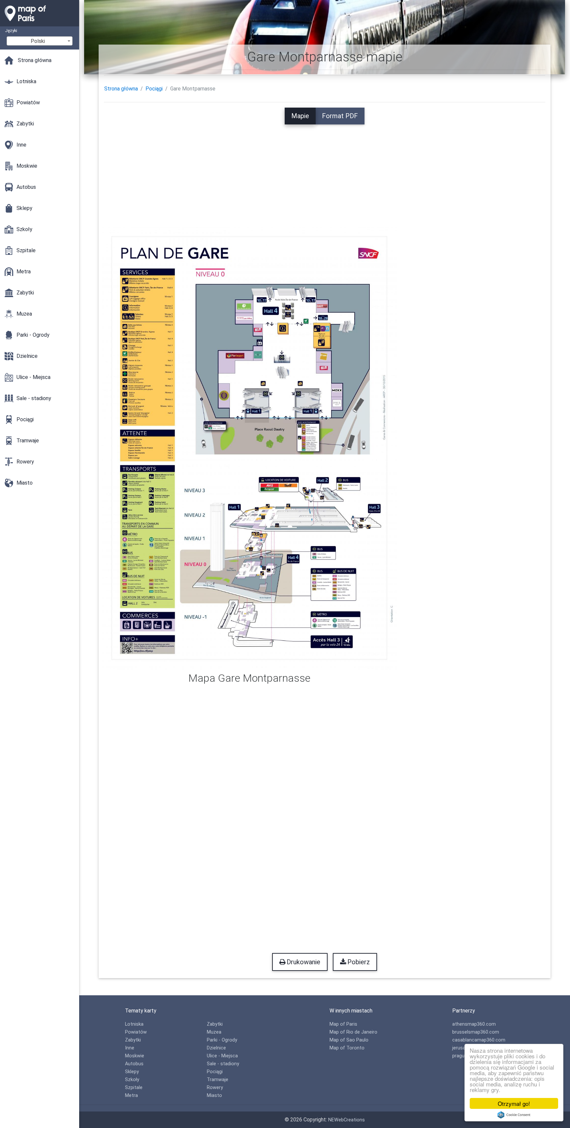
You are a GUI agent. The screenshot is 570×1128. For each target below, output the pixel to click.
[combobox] (40, 41)
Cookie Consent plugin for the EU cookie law (513, 1114)
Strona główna (121, 88)
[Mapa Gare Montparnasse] (249, 447)
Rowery (215, 1087)
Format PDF (340, 116)
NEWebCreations (346, 1120)
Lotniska (134, 1024)
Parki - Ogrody (222, 1040)
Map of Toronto (347, 1048)
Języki (11, 30)
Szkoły (132, 1079)
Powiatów (136, 1032)
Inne (129, 1048)
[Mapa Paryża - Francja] (39, 23)
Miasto (214, 1095)
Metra (131, 1095)
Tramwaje (217, 1079)
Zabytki (133, 1040)
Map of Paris (343, 1024)
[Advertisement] (324, 170)
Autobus (134, 1064)
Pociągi (154, 88)
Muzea (214, 1032)
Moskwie (134, 1056)
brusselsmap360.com (475, 1032)
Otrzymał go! (514, 1103)
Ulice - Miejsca (222, 1056)
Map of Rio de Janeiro (353, 1032)
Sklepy (132, 1072)
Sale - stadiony (223, 1064)
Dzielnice (216, 1048)
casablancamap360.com (478, 1040)
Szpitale (133, 1087)
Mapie (300, 116)
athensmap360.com (474, 1024)
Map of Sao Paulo (349, 1040)
